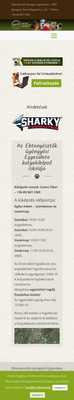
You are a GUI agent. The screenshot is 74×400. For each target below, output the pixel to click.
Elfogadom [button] (60, 387)
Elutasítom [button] (37, 395)
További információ (38, 387)
